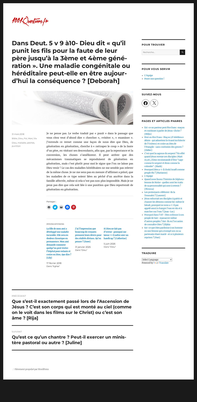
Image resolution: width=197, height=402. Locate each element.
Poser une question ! (154, 78)
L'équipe (148, 176)
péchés (30, 142)
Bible (14, 138)
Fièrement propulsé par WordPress (32, 369)
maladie (22, 142)
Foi (25, 138)
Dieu (20, 138)
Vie (35, 138)
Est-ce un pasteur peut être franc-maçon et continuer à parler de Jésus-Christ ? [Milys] (164, 130)
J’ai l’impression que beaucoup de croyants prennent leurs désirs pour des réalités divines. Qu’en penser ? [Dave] (88, 235)
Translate (164, 263)
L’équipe (148, 75)
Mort (30, 138)
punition (16, 146)
